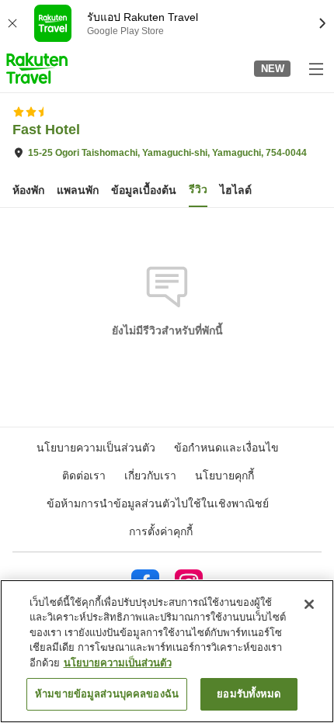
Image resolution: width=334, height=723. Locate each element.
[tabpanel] (167, 279)
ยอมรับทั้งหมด (248, 694)
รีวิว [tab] (198, 189)
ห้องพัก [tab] (28, 190)
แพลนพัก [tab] (78, 190)
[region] (167, 651)
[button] (37, 68)
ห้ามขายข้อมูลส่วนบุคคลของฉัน (107, 694)
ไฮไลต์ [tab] (236, 190)
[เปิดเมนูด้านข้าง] (315, 68)
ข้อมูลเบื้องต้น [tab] (143, 190)
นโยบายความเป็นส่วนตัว (118, 663)
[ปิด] (309, 604)
